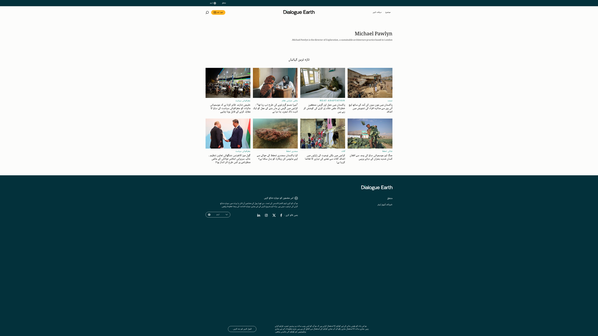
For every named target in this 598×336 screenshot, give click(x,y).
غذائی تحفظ (387, 151)
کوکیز (292, 332)
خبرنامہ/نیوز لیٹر (384, 205)
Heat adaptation (332, 101)
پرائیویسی (302, 332)
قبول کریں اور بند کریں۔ (242, 329)
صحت (390, 101)
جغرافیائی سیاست (242, 101)
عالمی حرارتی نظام (290, 101)
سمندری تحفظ (292, 151)
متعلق (224, 3)
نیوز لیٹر (220, 12)
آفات (343, 151)
